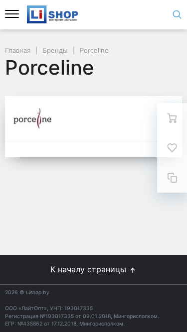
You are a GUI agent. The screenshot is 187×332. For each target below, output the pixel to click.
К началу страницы (89, 269)
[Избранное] (172, 148)
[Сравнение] (172, 178)
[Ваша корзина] (172, 118)
